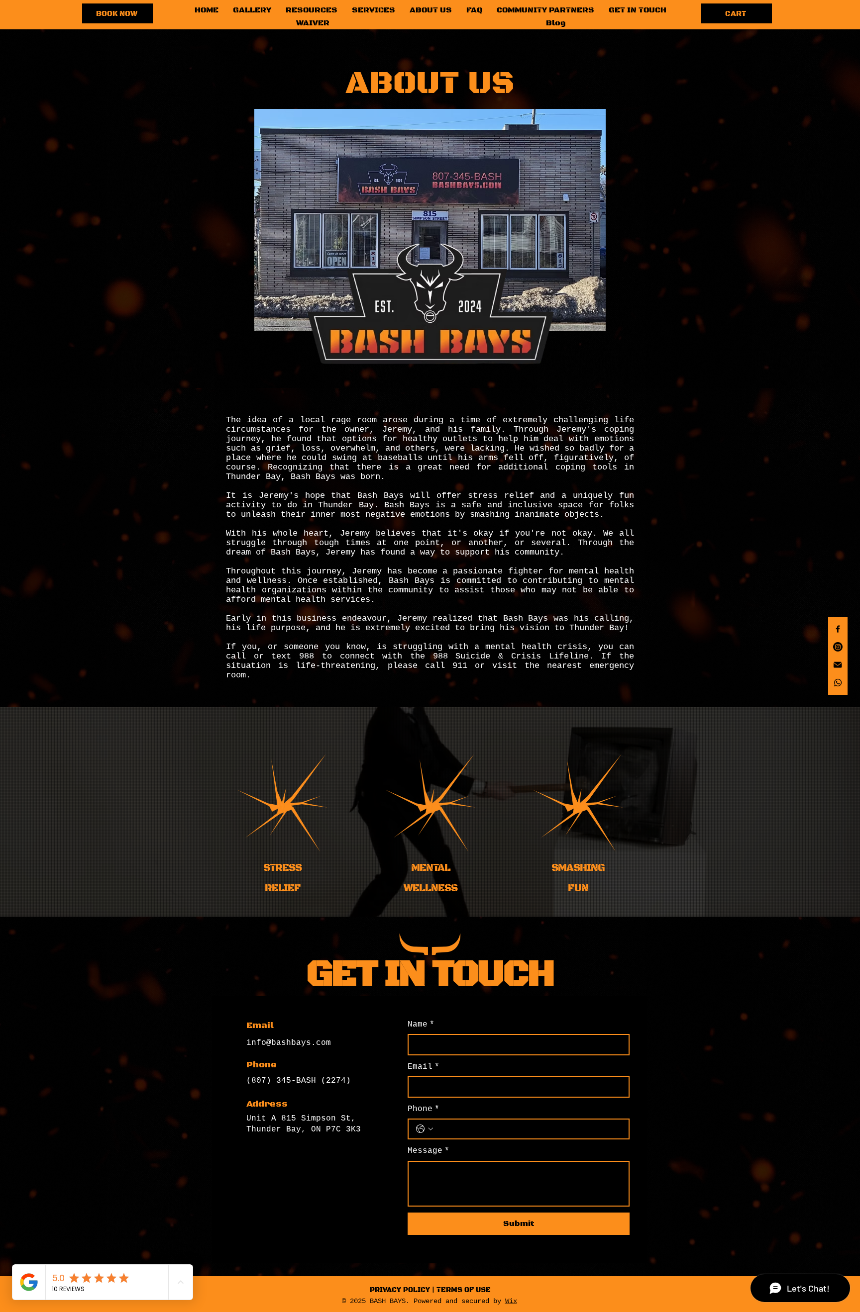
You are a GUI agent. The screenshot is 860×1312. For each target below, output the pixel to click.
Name (421, 1024)
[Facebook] (838, 629)
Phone (423, 1109)
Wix (511, 1301)
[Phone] (838, 682)
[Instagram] (838, 647)
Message (428, 1150)
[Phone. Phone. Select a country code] (424, 1129)
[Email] (838, 664)
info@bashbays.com (288, 1042)
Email (423, 1066)
